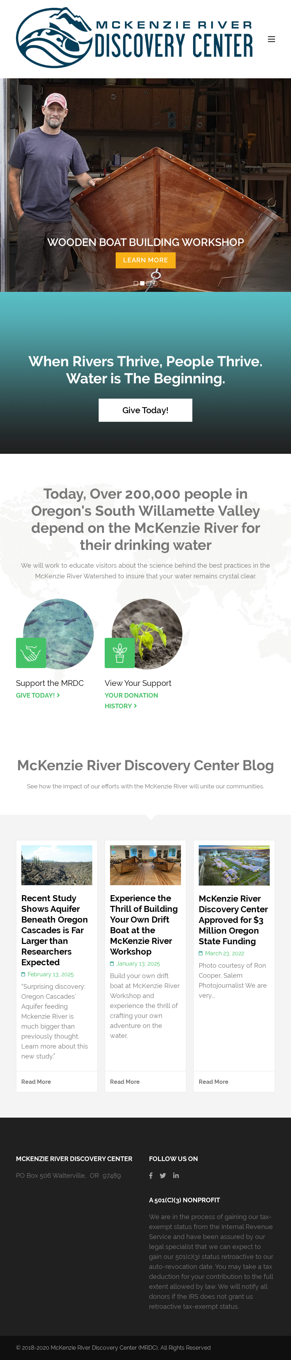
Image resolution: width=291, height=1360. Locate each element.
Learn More (145, 260)
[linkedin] (176, 1175)
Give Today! (145, 410)
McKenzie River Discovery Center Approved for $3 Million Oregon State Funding (233, 919)
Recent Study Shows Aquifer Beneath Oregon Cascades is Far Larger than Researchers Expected (54, 930)
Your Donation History (131, 701)
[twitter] (163, 1175)
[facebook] (151, 1175)
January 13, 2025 (138, 963)
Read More (36, 1081)
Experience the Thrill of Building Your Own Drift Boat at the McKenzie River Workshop (144, 925)
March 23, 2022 (224, 953)
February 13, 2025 (51, 974)
